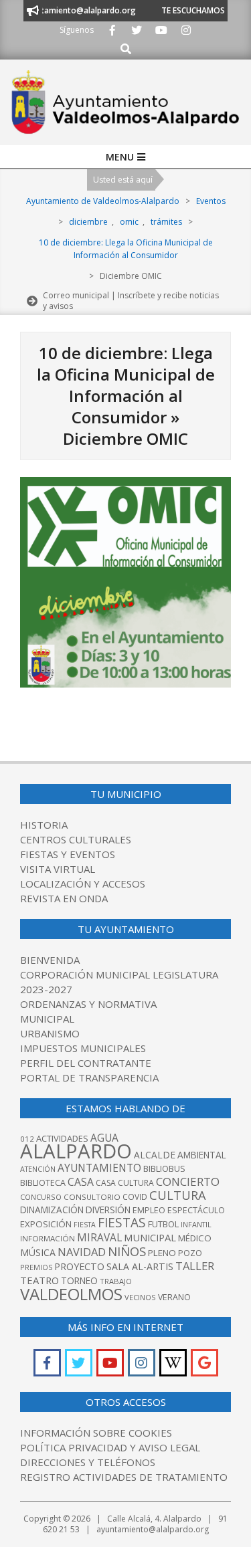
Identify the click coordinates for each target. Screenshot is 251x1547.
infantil (196, 1224)
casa (81, 1181)
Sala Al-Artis (139, 1266)
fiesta (85, 1224)
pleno (162, 1253)
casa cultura (125, 1183)
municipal (150, 1237)
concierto (188, 1181)
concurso (41, 1197)
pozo (190, 1253)
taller (194, 1265)
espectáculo (196, 1210)
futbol (163, 1224)
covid (134, 1197)
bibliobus (164, 1168)
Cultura (177, 1195)
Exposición (46, 1224)
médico (195, 1238)
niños (127, 1251)
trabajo (116, 1281)
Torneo (79, 1281)
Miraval (99, 1237)
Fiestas (122, 1222)
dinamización (52, 1210)
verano (174, 1297)
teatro (39, 1280)
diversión (108, 1210)
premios (36, 1267)
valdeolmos (71, 1294)
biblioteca (43, 1183)
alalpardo (76, 1151)
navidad (82, 1251)
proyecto (79, 1266)
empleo (149, 1210)
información (47, 1238)
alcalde (154, 1154)
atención (38, 1169)
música (38, 1252)
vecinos (140, 1297)
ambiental (201, 1155)
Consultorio (92, 1197)
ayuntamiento (99, 1167)
